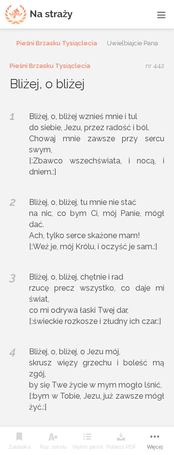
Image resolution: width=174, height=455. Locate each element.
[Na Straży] (38, 14)
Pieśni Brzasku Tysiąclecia (56, 43)
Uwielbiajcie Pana (132, 43)
